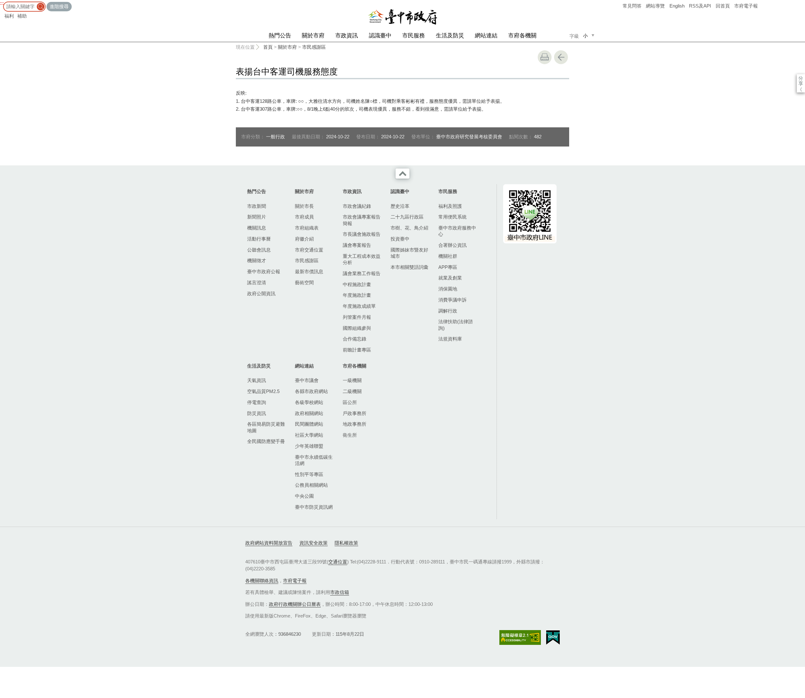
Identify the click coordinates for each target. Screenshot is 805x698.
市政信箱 (339, 592)
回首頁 (723, 5)
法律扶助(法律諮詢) (455, 324)
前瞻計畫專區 (357, 349)
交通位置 (337, 561)
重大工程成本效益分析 (361, 259)
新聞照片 (256, 216)
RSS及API (700, 5)
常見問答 (632, 5)
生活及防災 (450, 35)
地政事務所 (354, 424)
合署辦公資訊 (452, 245)
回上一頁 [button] (561, 57)
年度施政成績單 (359, 306)
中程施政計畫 (357, 284)
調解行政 (447, 310)
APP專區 (447, 267)
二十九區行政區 (407, 216)
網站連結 (486, 35)
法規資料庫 (450, 338)
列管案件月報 (357, 317)
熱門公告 (280, 35)
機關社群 (447, 256)
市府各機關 (522, 35)
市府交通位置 (309, 249)
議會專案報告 (357, 245)
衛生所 (350, 435)
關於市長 (304, 206)
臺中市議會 (307, 380)
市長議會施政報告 (361, 234)
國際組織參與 (357, 328)
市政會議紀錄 (357, 206)
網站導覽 (655, 5)
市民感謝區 (314, 47)
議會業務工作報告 (361, 273)
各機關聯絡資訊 (261, 580)
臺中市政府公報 (263, 271)
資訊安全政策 (313, 543)
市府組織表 (307, 227)
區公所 (350, 402)
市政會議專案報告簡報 (361, 220)
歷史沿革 (400, 206)
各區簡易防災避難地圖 (266, 427)
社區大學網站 (309, 435)
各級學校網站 (309, 402)
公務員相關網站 (311, 485)
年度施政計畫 (357, 295)
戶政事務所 (354, 413)
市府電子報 (746, 5)
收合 (402, 174)
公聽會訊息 (259, 249)
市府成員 (304, 216)
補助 (22, 16)
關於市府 (313, 35)
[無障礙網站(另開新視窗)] (520, 637)
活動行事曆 (259, 238)
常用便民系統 (452, 216)
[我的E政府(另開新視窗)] (553, 637)
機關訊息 (256, 227)
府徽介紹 (304, 238)
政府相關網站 (309, 413)
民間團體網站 (309, 424)
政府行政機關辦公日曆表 (295, 604)
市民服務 (413, 35)
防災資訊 (256, 413)
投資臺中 (400, 238)
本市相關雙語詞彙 (409, 267)
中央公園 (304, 496)
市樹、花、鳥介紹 (409, 227)
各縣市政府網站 (311, 391)
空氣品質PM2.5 (263, 391)
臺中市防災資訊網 (314, 507)
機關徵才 (256, 260)
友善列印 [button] (545, 57)
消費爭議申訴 (452, 299)
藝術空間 (304, 282)
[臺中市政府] (402, 17)
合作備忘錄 (354, 338)
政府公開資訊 (261, 293)
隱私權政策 (346, 543)
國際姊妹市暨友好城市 (409, 253)
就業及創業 (450, 277)
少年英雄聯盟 (309, 446)
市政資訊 (346, 35)
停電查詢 (256, 402)
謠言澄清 (256, 282)
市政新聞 (256, 206)
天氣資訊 (256, 380)
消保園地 (447, 288)
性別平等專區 (309, 474)
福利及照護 (450, 206)
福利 (9, 16)
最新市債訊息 (309, 271)
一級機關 (352, 380)
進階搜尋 (59, 6)
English (677, 5)
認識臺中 (380, 35)
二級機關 (352, 391)
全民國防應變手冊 (266, 441)
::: (2, 3)
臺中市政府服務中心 (457, 231)
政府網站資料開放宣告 (268, 543)
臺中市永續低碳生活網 (314, 460)
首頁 (268, 47)
